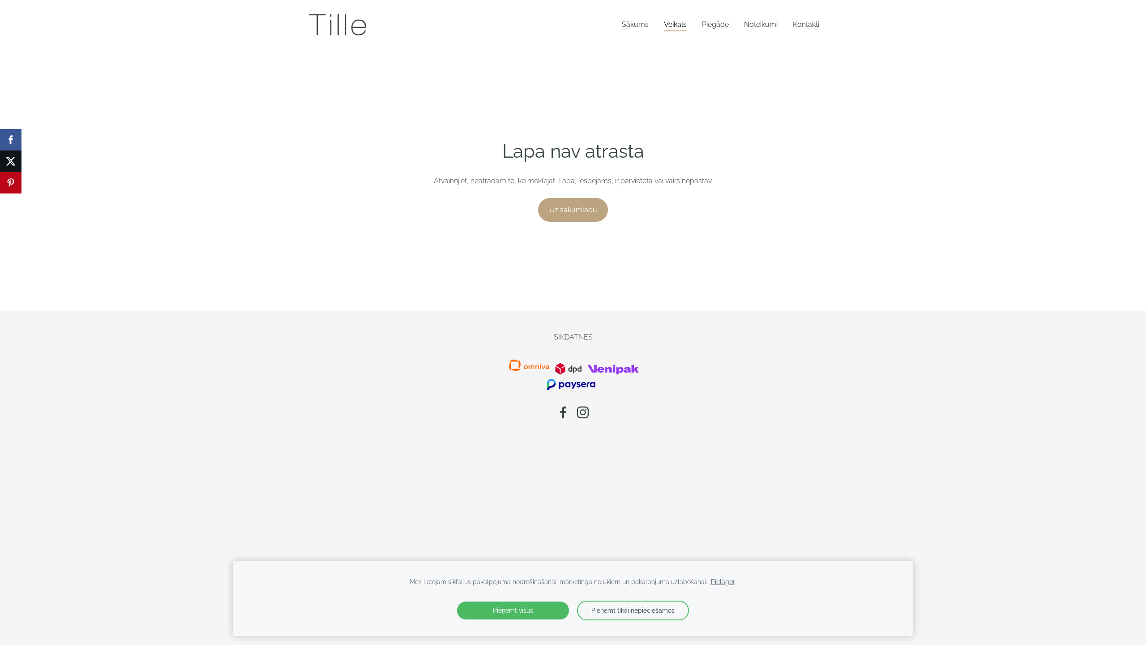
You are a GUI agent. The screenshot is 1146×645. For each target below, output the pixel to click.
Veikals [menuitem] (675, 24)
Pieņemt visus (513, 610)
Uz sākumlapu (573, 210)
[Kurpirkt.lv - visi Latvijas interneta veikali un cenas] (554, 372)
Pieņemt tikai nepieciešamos (633, 610)
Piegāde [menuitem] (715, 24)
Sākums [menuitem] (635, 24)
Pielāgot (723, 581)
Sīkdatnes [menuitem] (573, 337)
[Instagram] (583, 412)
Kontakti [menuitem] (806, 24)
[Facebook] (563, 412)
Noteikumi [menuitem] (761, 24)
